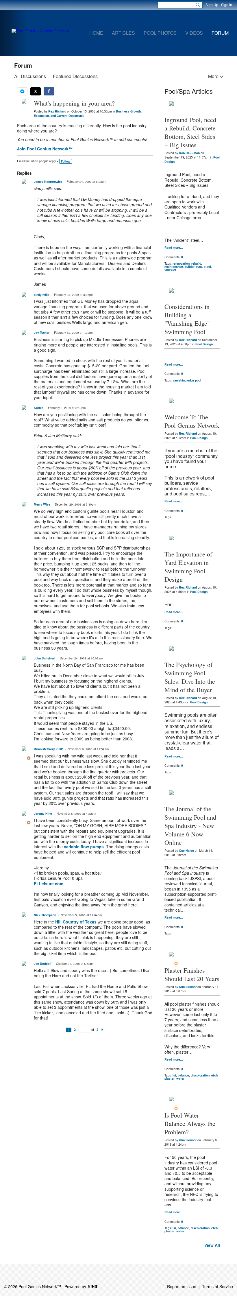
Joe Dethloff (42, 963)
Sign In (226, 4)
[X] (35, 91)
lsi (174, 1075)
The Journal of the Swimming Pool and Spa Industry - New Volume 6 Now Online (190, 826)
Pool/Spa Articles (188, 90)
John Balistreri (44, 658)
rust (199, 266)
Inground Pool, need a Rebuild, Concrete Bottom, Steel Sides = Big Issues (190, 132)
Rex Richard (57, 111)
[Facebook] (49, 91)
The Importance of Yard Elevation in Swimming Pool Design (188, 566)
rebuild (196, 263)
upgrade (170, 269)
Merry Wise (42, 504)
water (180, 1078)
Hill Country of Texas (76, 922)
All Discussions (30, 76)
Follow (65, 161)
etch (214, 1075)
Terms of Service (217, 1286)
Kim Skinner (188, 987)
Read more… (173, 247)
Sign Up (211, 4)
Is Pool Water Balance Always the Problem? (189, 1123)
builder (190, 266)
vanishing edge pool (187, 380)
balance (183, 1075)
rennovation (181, 263)
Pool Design (204, 344)
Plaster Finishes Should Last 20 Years (191, 974)
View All (212, 1245)
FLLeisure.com (48, 883)
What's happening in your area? (74, 103)
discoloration (200, 1075)
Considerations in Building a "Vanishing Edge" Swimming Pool (187, 319)
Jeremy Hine (43, 813)
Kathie (38, 407)
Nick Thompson (45, 915)
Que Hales (186, 850)
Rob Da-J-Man (189, 153)
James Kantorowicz (48, 181)
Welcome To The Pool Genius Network (191, 421)
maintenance (173, 266)
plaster (169, 1078)
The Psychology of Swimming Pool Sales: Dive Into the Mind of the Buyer (189, 677)
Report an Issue (181, 1286)
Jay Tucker (41, 332)
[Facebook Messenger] (22, 91)
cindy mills (41, 294)
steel (207, 266)
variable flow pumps (84, 846)
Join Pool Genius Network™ (45, 149)
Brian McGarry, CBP (48, 749)
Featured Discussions (75, 76)
